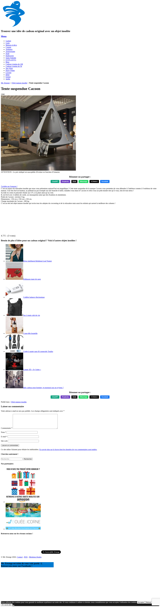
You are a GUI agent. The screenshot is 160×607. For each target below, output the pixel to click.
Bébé (7, 75)
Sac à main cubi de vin (31, 315)
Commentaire (6, 428)
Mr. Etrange (5, 83)
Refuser (148, 602)
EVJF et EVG (11, 60)
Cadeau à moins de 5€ (14, 66)
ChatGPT (55, 181)
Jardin (8, 79)
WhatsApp (83, 181)
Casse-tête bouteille (30, 333)
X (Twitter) (94, 181)
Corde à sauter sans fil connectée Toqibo (38, 351)
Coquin (8, 47)
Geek (8, 43)
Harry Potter (10, 71)
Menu (4, 36)
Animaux (9, 49)
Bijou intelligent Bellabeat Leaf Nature (37, 261)
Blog (7, 62)
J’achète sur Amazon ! (9, 186)
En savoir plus (7, 605)
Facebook (105, 181)
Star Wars (9, 68)
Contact (20, 557)
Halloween (10, 56)
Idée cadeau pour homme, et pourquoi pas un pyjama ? (43, 388)
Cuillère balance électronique (34, 297)
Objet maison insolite (19, 83)
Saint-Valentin (11, 58)
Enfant (8, 77)
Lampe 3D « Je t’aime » (32, 370)
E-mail (4, 437)
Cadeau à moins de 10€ (14, 64)
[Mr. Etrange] (14, 26)
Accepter (141, 602)
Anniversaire (10, 51)
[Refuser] (13, 605)
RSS (26, 557)
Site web (4, 441)
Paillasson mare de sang (32, 279)
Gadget (8, 41)
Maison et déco (11, 45)
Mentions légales (35, 557)
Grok (74, 181)
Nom (3, 432)
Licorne (8, 73)
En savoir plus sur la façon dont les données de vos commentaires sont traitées (68, 449)
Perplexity (65, 181)
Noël (7, 54)
